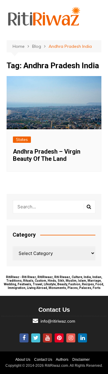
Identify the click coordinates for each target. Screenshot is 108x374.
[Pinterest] (59, 337)
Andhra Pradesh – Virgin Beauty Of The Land (46, 155)
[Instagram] (70, 337)
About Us (22, 359)
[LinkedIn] (82, 337)
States (22, 139)
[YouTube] (47, 337)
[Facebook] (24, 337)
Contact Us (43, 359)
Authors (62, 359)
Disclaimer (81, 359)
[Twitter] (35, 337)
